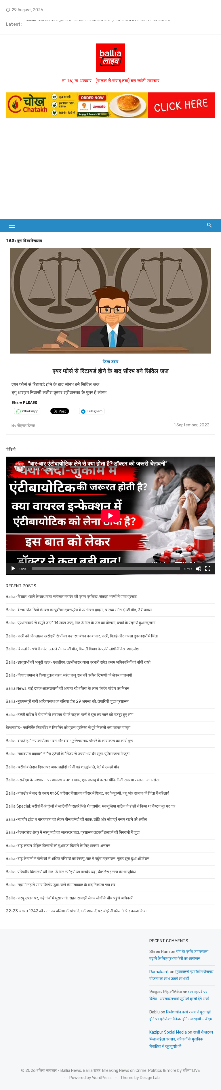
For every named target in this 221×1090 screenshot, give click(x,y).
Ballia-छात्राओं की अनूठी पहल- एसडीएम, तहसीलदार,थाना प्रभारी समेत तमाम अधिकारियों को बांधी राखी (98, 24)
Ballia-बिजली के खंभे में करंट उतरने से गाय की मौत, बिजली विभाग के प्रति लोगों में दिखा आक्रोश (72, 649)
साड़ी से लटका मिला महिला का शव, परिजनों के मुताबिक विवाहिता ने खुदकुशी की (181, 1039)
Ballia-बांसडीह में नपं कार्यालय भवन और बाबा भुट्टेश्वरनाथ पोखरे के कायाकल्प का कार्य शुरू (69, 740)
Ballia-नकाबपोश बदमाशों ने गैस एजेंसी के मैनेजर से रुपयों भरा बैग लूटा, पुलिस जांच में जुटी (67, 753)
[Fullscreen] (208, 568)
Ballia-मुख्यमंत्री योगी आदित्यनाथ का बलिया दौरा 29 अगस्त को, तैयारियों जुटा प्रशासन (67, 701)
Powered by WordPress (90, 1077)
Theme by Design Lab (140, 1077)
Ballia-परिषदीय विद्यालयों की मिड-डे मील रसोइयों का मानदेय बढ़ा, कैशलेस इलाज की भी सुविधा (71, 871)
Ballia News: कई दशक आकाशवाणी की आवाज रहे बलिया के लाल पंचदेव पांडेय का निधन (67, 688)
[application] (110, 516)
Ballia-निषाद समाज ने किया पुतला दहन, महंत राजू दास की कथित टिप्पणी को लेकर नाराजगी (69, 675)
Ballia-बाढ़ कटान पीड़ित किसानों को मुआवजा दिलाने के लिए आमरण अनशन (58, 845)
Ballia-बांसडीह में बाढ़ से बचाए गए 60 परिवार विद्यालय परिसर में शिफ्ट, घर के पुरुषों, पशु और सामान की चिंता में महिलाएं (87, 793)
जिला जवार (110, 361)
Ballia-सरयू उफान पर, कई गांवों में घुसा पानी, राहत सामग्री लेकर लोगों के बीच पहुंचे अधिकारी (69, 898)
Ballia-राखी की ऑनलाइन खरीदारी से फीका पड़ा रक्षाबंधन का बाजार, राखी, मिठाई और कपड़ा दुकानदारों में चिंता (82, 636)
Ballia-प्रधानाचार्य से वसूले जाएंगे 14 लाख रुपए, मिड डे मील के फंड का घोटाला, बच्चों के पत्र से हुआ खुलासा (80, 622)
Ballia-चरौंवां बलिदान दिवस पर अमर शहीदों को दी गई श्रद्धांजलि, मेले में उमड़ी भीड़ (62, 767)
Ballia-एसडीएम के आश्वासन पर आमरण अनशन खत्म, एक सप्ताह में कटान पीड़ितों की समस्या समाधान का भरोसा (82, 780)
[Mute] (198, 568)
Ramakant (159, 971)
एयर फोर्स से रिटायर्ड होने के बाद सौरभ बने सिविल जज (111, 371)
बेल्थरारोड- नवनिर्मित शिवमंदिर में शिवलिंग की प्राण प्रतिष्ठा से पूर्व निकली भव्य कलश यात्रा (68, 727)
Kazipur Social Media (168, 1032)
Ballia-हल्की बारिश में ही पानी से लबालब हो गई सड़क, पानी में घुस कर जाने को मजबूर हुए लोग (69, 714)
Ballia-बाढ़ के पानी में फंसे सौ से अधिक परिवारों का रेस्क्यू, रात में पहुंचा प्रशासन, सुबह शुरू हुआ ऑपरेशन (77, 858)
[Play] (13, 568)
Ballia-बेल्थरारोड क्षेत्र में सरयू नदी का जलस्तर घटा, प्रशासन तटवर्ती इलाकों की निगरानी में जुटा (73, 832)
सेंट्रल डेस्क (26, 425)
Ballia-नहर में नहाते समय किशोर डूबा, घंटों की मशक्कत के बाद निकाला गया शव (60, 884)
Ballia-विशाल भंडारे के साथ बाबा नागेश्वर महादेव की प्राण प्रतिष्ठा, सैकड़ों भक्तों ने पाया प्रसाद (71, 596)
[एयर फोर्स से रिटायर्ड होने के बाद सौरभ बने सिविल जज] (110, 301)
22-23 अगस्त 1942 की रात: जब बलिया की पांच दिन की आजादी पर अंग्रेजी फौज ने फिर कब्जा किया (76, 911)
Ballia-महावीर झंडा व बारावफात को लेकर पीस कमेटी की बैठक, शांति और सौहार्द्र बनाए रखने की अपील (76, 819)
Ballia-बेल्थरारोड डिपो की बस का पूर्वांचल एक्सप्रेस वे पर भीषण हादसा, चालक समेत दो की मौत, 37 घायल (79, 609)
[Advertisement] (110, 167)
